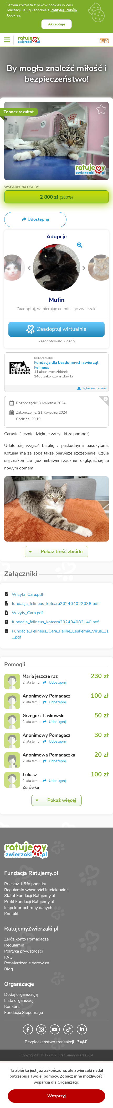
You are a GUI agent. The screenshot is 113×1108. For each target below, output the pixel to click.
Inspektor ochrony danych (28, 908)
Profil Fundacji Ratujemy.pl (29, 902)
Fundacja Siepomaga (23, 1012)
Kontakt (11, 914)
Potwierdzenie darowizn (26, 963)
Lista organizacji (19, 1000)
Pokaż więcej (61, 800)
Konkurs (12, 1006)
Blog (8, 969)
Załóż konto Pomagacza (26, 939)
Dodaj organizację (21, 994)
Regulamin (14, 945)
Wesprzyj (56, 1096)
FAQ (8, 957)
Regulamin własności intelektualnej (37, 890)
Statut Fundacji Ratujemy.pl (29, 896)
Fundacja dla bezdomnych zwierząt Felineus (66, 365)
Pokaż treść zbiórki (62, 551)
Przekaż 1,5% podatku (25, 884)
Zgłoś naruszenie (94, 388)
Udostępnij (57, 682)
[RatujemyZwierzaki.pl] (28, 38)
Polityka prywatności (23, 951)
